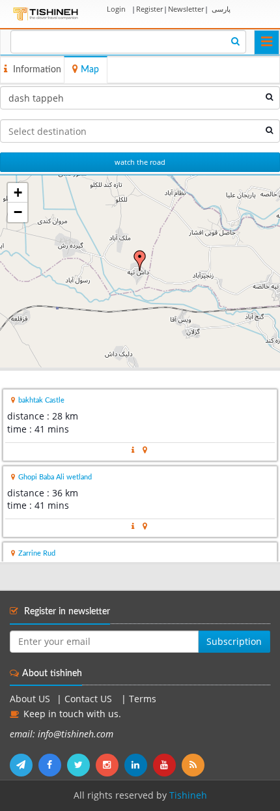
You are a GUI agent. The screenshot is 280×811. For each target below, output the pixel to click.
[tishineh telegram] (24, 765)
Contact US (89, 699)
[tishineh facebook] (52, 765)
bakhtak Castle (41, 400)
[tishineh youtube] (167, 765)
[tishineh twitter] (81, 765)
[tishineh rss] (195, 765)
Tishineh (188, 795)
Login (116, 9)
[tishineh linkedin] (138, 765)
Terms (142, 699)
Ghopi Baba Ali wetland (55, 477)
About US (30, 699)
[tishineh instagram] (110, 765)
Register (149, 9)
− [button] (18, 212)
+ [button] (18, 192)
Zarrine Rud (36, 553)
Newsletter (186, 9)
